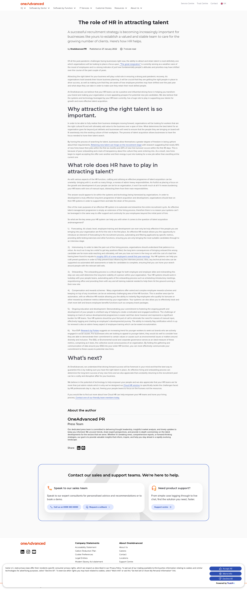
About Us (135, 8)
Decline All (228, 578)
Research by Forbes (90, 331)
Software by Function (63, 8)
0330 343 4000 (66, 507)
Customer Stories (103, 8)
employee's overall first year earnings (133, 256)
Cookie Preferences (84, 554)
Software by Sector (38, 8)
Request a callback (98, 507)
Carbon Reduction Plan (85, 551)
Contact (214, 3)
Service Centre (187, 3)
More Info (227, 573)
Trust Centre (202, 3)
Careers (122, 551)
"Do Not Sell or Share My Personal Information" (151, 570)
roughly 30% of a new (106, 256)
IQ (22, 8)
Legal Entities (81, 558)
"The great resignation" (130, 64)
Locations (123, 558)
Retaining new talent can (102, 145)
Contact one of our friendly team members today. (97, 398)
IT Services (84, 8)
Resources (119, 8)
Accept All (227, 568)
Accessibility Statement (85, 547)
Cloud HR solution (131, 385)
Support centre (161, 507)
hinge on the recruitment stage (128, 145)
